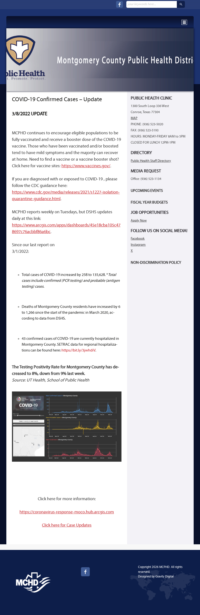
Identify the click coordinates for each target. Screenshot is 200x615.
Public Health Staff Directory (151, 161)
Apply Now (139, 221)
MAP (134, 118)
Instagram (138, 245)
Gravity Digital (164, 576)
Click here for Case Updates (66, 525)
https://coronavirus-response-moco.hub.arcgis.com (67, 512)
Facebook (138, 239)
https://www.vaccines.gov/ (85, 166)
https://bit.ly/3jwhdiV (78, 350)
